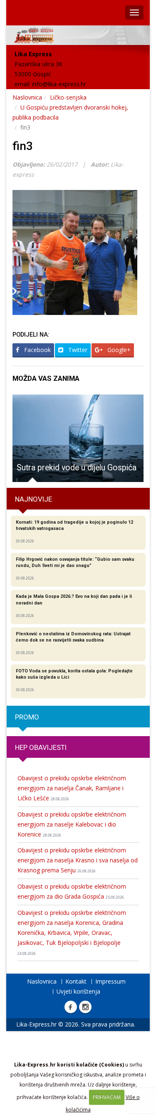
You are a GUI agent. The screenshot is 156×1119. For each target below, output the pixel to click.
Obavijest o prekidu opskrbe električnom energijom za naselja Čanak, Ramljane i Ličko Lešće (71, 788)
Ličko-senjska (68, 97)
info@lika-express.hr (59, 84)
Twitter (77, 350)
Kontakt (76, 981)
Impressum (110, 981)
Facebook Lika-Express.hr (70, 1007)
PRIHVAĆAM (107, 1097)
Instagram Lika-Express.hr (85, 1007)
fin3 (22, 146)
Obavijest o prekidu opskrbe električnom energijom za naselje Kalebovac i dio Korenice (71, 824)
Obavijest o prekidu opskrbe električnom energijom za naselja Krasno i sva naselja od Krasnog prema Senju (77, 860)
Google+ (118, 350)
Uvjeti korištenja (78, 991)
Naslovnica (27, 97)
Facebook (36, 350)
